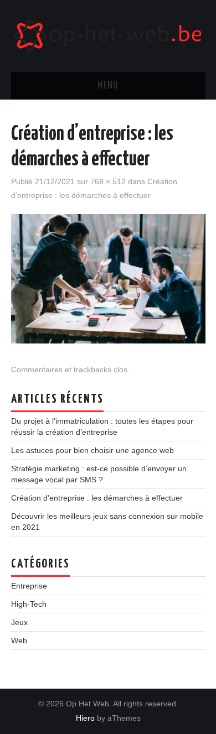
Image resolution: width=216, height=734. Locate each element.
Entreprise (29, 585)
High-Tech (29, 604)
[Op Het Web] (108, 35)
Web (19, 640)
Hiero (85, 718)
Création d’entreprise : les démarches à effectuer (97, 497)
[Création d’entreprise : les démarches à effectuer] (108, 278)
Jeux (19, 622)
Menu (108, 86)
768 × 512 (108, 181)
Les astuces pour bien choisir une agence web (92, 450)
